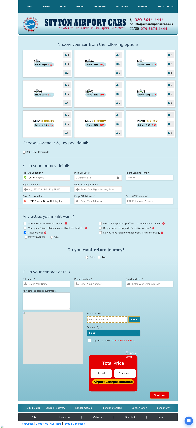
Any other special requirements (40, 290)
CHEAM (63, 6)
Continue (159, 395)
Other (56, 237)
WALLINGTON (122, 6)
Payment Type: (95, 327)
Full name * (29, 279)
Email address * (134, 279)
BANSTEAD (142, 6)
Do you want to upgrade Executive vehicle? (127, 228)
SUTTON (46, 6)
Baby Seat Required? (37, 152)
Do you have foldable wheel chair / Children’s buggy (132, 232)
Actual (101, 373)
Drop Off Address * (84, 196)
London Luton (139, 407)
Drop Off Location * (33, 196)
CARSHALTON (99, 6)
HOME (29, 6)
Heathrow (64, 417)
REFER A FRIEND (166, 6)
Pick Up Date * (82, 173)
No (103, 257)
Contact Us (42, 423)
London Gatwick (84, 407)
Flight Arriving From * (86, 184)
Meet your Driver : (55, 228)
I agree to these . (113, 340)
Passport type (35, 232)
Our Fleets (55, 423)
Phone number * (83, 279)
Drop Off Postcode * (137, 196)
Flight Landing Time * (137, 173)
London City (163, 407)
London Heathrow (55, 407)
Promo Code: (94, 313)
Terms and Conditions (122, 340)
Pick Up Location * (33, 173)
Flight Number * (31, 184)
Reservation (27, 423)
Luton (161, 417)
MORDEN (79, 6)
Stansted (130, 417)
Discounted (125, 373)
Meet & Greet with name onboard (46, 223)
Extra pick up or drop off (132, 223)
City (34, 417)
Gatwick (97, 417)
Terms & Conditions (74, 423)
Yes (92, 257)
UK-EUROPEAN (36, 237)
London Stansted (112, 407)
